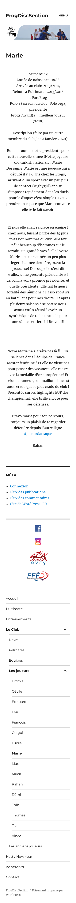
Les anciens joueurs (25, 846)
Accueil (12, 599)
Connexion (19, 486)
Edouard (19, 702)
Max (15, 764)
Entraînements (18, 619)
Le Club (12, 629)
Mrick (16, 774)
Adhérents (15, 867)
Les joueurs (19, 671)
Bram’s (17, 681)
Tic (14, 826)
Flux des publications (28, 492)
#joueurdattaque (38, 434)
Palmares (16, 650)
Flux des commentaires (29, 498)
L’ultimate (14, 609)
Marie (17, 753)
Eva (15, 712)
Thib (15, 805)
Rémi (16, 795)
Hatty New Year (19, 857)
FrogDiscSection (27, 16)
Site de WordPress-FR (28, 504)
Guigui (17, 733)
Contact (13, 877)
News (13, 640)
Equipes (16, 660)
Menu (63, 15)
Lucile (17, 743)
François (19, 722)
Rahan (17, 784)
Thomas (18, 815)
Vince (16, 836)
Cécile (17, 691)
